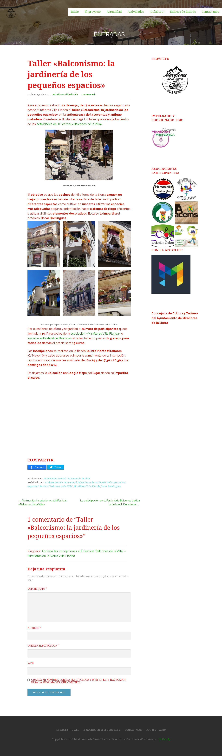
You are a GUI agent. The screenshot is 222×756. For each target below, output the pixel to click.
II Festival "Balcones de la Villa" (55, 486)
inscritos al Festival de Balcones (49, 338)
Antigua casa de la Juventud (61, 482)
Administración (156, 730)
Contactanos (210, 11)
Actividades (136, 11)
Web (30, 663)
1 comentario (88, 94)
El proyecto (93, 11)
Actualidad (114, 11)
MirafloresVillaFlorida (65, 94)
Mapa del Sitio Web (67, 730)
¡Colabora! (157, 11)
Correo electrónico (43, 645)
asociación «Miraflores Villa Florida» (95, 333)
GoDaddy (164, 739)
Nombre (34, 627)
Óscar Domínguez (111, 486)
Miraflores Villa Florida (87, 486)
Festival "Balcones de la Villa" (74, 478)
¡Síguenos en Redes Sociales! (102, 730)
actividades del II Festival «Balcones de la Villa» (69, 124)
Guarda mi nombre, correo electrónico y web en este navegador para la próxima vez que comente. (78, 681)
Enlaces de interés (183, 11)
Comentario (37, 588)
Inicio (75, 11)
